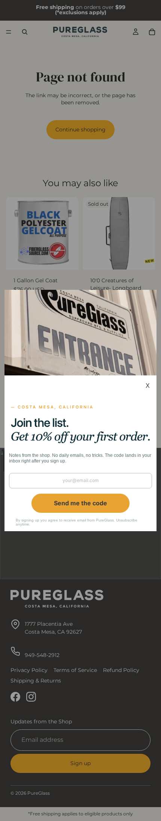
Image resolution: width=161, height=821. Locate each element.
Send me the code (80, 503)
